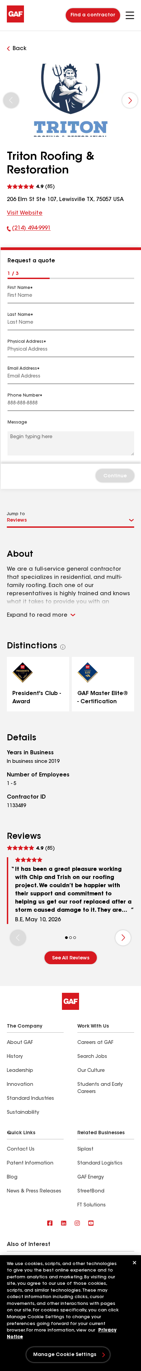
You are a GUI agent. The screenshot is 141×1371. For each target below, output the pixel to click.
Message (17, 422)
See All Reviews (70, 958)
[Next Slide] (130, 100)
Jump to (16, 514)
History (15, 1056)
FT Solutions (91, 1205)
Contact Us (21, 1149)
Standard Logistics (100, 1163)
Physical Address (25, 342)
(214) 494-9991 (29, 230)
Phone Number (24, 396)
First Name (19, 288)
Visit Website (24, 213)
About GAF (20, 1043)
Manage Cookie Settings (64, 1355)
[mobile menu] (130, 15)
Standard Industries (30, 1098)
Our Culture (91, 1070)
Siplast (85, 1149)
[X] (63, 1223)
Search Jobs (92, 1056)
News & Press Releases (34, 1191)
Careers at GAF (95, 1043)
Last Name (19, 315)
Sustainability (23, 1112)
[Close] (134, 1262)
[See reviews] (31, 186)
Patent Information (30, 1163)
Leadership (20, 1070)
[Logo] (15, 21)
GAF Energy (90, 1177)
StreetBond (90, 1191)
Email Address (22, 369)
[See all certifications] (63, 647)
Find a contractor (92, 15)
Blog (12, 1177)
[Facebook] (50, 1223)
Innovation (20, 1084)
